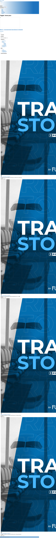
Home (2, 9)
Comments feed (4, 51)
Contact (3, 13)
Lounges (5, 44)
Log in (3, 49)
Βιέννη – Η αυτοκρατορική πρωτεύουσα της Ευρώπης (11, 29)
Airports (5, 43)
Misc (3, 41)
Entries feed (4, 50)
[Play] (1, 175)
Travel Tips (3, 46)
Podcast (3, 11)
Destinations (1, 31)
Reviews (3, 42)
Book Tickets (3, 12)
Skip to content (2, 0)
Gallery (2, 10)
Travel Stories (4, 45)
